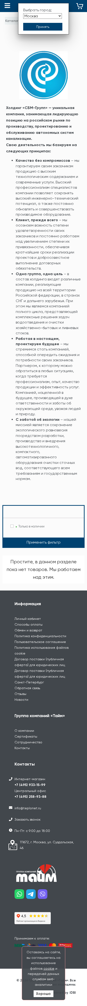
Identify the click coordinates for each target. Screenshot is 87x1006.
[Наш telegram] (32, 896)
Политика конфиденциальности (40, 636)
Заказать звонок (27, 819)
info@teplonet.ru (27, 808)
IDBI (73, 992)
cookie (49, 968)
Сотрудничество (28, 742)
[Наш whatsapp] (20, 896)
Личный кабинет (27, 619)
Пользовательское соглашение (40, 642)
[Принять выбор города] (42, 27)
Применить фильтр (44, 542)
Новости (21, 699)
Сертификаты (25, 736)
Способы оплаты (28, 624)
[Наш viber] (43, 896)
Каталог (12, 21)
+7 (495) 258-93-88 (30, 797)
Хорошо (43, 994)
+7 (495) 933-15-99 (29, 785)
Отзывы (20, 694)
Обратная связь (27, 688)
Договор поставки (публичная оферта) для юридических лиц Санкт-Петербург (39, 676)
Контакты (22, 748)
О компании (24, 731)
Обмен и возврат (28, 630)
